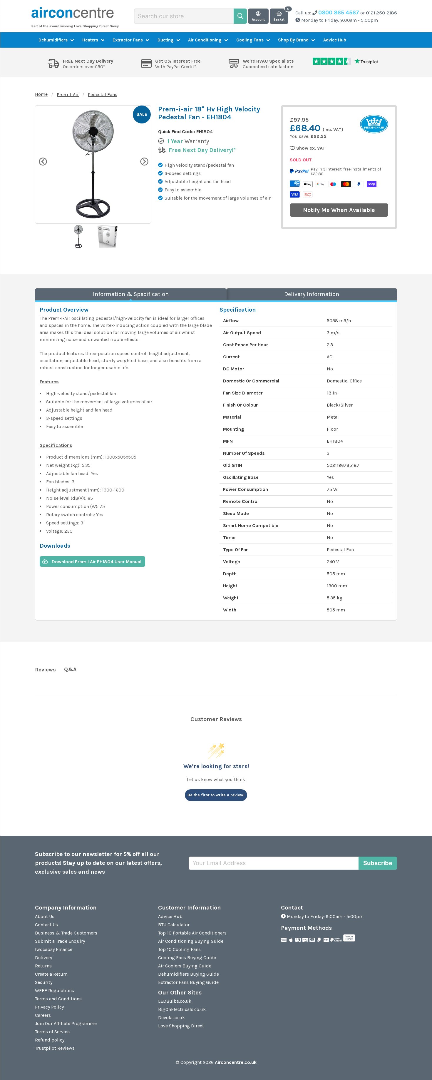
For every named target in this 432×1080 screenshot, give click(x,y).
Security (43, 982)
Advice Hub (334, 40)
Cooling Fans (250, 40)
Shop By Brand (293, 40)
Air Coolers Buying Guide (184, 966)
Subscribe (377, 863)
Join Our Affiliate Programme (66, 1023)
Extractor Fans (128, 40)
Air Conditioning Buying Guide (190, 941)
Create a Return (51, 974)
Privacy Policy (49, 1007)
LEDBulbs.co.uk (174, 1001)
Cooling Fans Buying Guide (187, 957)
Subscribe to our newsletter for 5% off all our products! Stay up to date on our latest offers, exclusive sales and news (98, 863)
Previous (42, 161)
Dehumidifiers (53, 40)
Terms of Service (52, 1031)
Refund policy (49, 1040)
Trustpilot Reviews (55, 1048)
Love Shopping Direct (181, 1026)
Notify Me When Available (339, 210)
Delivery (43, 957)
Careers (43, 1015)
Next (143, 161)
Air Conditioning (205, 40)
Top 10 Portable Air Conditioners (192, 933)
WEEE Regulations (54, 990)
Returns (43, 966)
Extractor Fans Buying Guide (188, 982)
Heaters (90, 40)
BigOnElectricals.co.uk (182, 1009)
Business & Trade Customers (66, 933)
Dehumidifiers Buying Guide (188, 974)
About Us (44, 916)
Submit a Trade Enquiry (60, 941)
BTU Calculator (174, 924)
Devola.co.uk (171, 1017)
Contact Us (46, 924)
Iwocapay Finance (53, 949)
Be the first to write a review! (216, 795)
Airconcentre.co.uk (236, 1062)
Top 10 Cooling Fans (179, 949)
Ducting (166, 40)
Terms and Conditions (58, 999)
